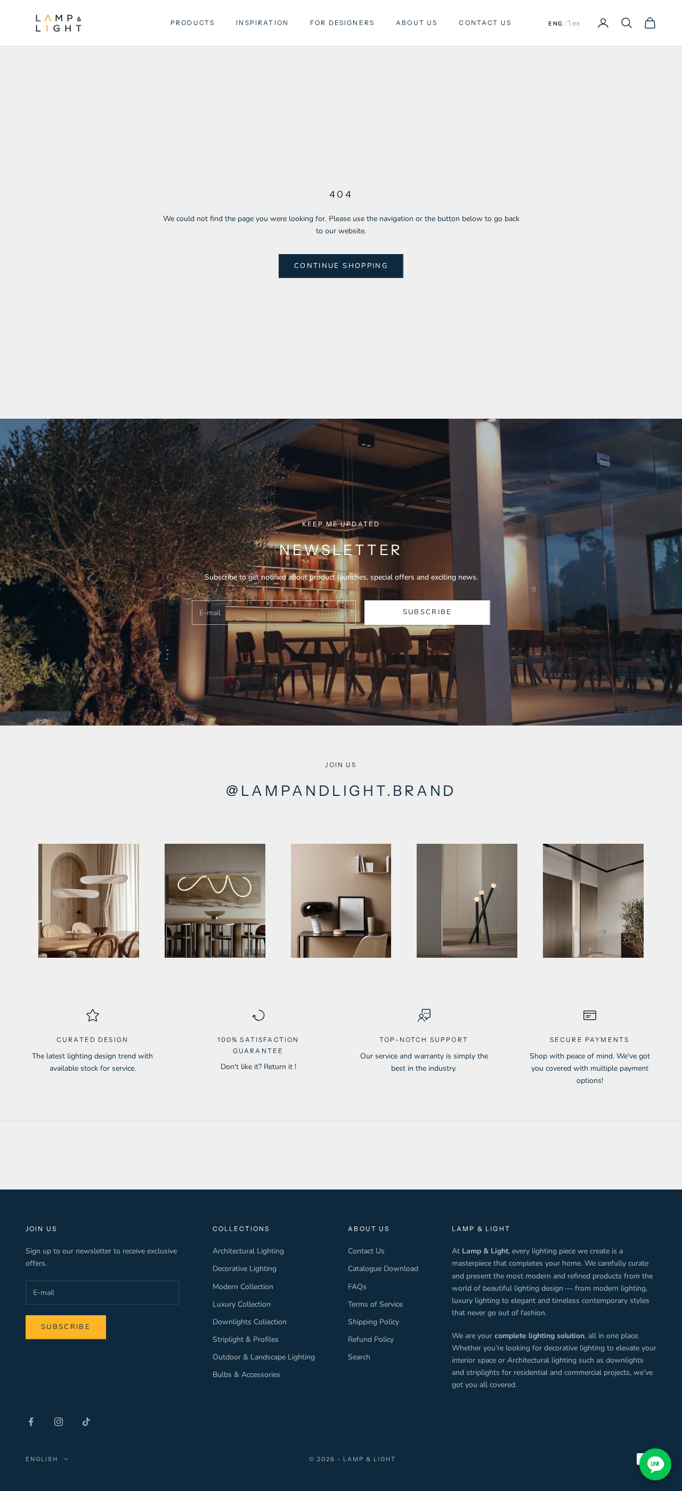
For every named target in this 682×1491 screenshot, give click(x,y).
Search (359, 1357)
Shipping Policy (373, 1322)
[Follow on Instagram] (58, 1421)
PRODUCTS (192, 23)
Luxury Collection (242, 1304)
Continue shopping (341, 266)
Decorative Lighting (245, 1269)
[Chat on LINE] (655, 1464)
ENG (555, 24)
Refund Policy (371, 1339)
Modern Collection (243, 1287)
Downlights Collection (250, 1322)
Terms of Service (375, 1304)
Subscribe (427, 612)
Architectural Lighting (248, 1251)
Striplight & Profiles (246, 1339)
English (42, 1459)
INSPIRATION (262, 23)
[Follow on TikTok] (86, 1421)
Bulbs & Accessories (246, 1375)
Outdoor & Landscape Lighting (264, 1357)
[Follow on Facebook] (31, 1421)
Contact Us (366, 1251)
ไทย (574, 24)
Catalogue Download (383, 1269)
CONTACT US (485, 23)
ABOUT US (416, 23)
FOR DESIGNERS (342, 23)
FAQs (357, 1287)
